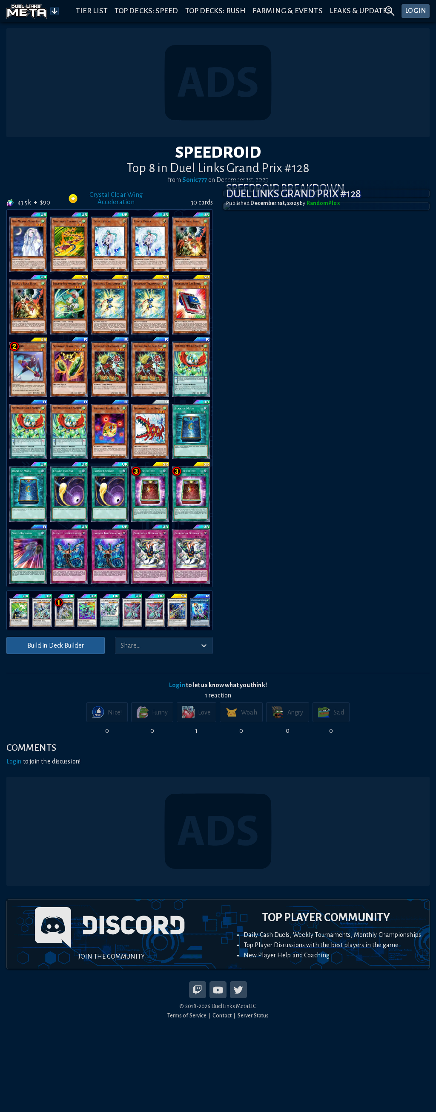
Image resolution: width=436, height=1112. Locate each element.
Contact (222, 1015)
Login (177, 685)
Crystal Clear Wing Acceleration (116, 198)
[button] (326, 206)
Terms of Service (187, 1015)
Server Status (253, 1015)
